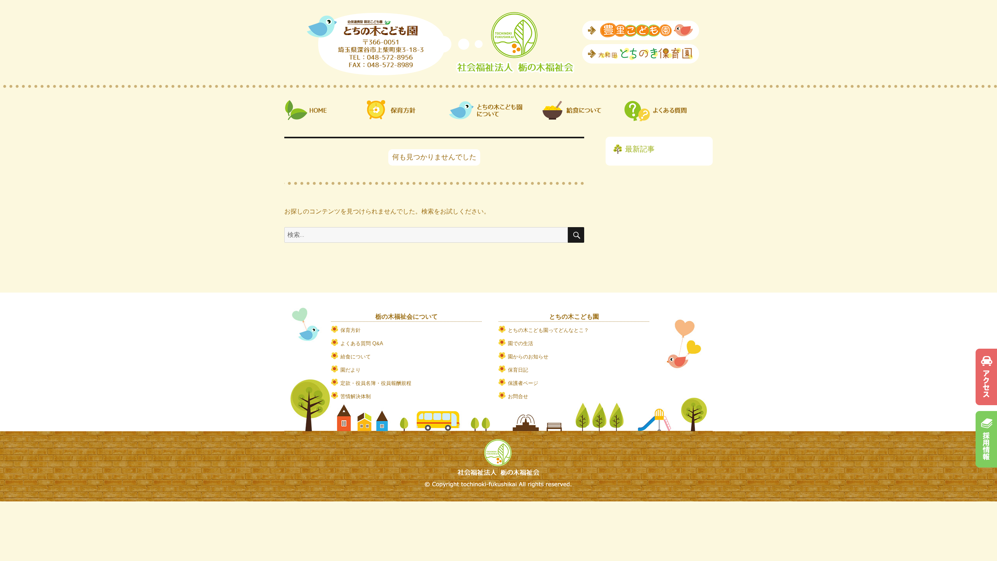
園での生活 (520, 343)
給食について (355, 357)
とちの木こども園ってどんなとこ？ (548, 330)
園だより (350, 370)
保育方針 (350, 330)
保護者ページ (523, 383)
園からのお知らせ (528, 357)
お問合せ (518, 396)
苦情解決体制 (355, 396)
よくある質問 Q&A (361, 343)
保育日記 (518, 370)
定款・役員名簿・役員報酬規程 (375, 383)
